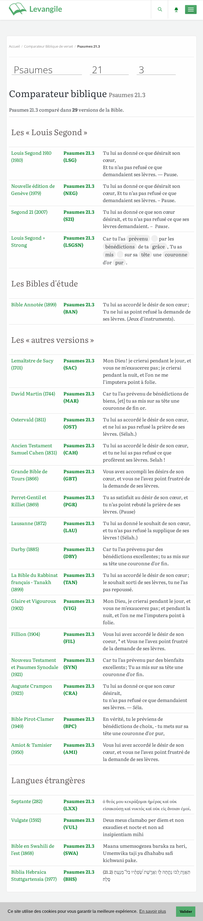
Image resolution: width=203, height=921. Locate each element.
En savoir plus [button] (152, 911)
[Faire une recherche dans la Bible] (159, 9)
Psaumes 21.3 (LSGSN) (78, 241)
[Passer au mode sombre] (176, 9)
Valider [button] (186, 911)
